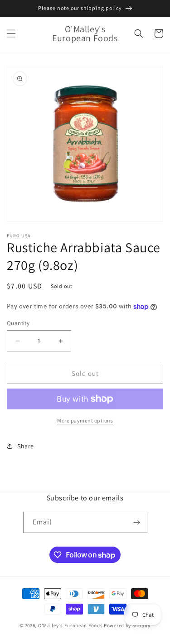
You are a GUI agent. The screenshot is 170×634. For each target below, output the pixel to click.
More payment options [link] (85, 420)
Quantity (18, 323)
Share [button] (25, 446)
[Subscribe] (137, 522)
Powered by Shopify (127, 625)
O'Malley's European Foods (70, 625)
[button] (11, 33)
